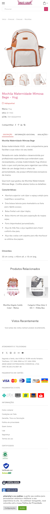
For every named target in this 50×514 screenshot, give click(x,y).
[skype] (24, 125)
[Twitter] (7, 353)
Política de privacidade (10, 422)
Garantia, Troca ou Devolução (13, 418)
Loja (3, 430)
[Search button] (46, 9)
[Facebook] (15, 125)
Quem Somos (7, 426)
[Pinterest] (18, 125)
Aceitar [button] (22, 508)
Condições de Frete (9, 414)
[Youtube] (22, 353)
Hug (10, 109)
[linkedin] (21, 125)
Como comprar (7, 410)
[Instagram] (11, 353)
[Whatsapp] (15, 353)
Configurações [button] (10, 508)
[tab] (7, 134)
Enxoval (11, 19)
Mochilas (28, 19)
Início (4, 19)
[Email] (18, 353)
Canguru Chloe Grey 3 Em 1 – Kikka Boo (37, 306)
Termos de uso (7, 439)
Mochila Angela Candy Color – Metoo (13, 306)
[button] (5, 49)
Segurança (6, 434)
